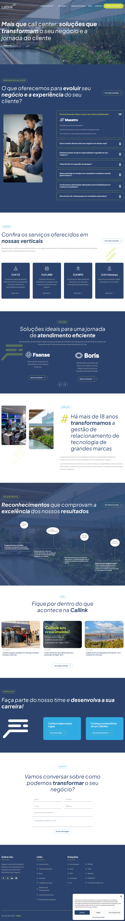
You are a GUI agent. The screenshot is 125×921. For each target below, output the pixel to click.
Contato (98, 6)
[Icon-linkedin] (12, 878)
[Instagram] (7, 878)
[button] (121, 896)
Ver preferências (114, 912)
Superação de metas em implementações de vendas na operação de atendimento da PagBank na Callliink (45, 553)
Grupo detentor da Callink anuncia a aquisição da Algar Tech (58, 654)
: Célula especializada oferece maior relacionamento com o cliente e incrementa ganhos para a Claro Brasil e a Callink (107, 566)
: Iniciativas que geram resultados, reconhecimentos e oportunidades (16, 547)
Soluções (62, 6)
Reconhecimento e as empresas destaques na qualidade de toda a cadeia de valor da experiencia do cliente (77, 560)
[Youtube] (16, 878)
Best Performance (53, 530)
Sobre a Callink (47, 6)
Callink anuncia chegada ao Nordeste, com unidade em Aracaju (103, 654)
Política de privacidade (98, 917)
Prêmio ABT (24, 524)
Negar (98, 912)
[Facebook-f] (3, 878)
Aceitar (82, 912)
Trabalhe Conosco (113, 6)
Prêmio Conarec (84, 536)
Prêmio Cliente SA (115, 542)
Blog (90, 6)
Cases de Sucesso (78, 6)
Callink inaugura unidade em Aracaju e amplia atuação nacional (20, 654)
